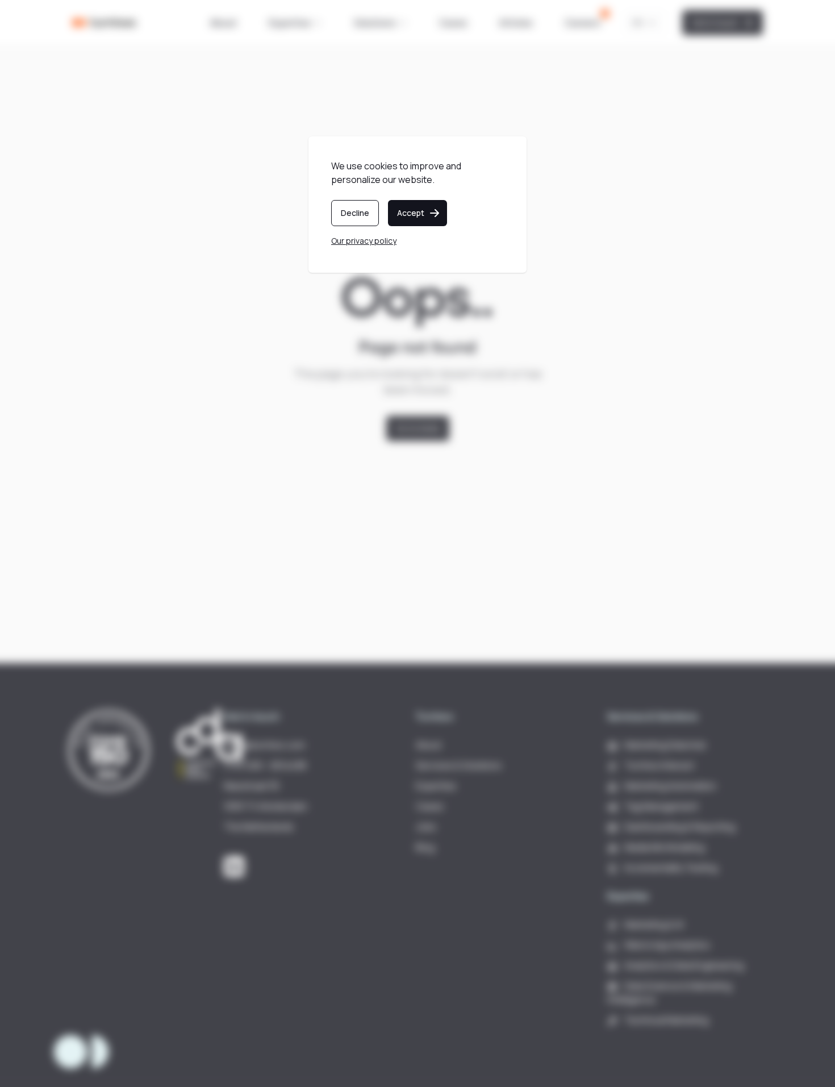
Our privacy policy (363, 240)
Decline (355, 212)
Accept (410, 212)
